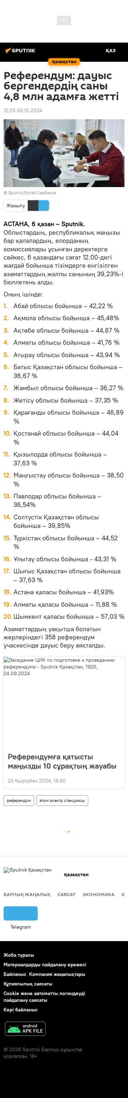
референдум (19, 800)
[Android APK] (25, 1030)
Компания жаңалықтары (57, 974)
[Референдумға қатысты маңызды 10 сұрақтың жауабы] (64, 702)
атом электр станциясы (62, 800)
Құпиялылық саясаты (28, 983)
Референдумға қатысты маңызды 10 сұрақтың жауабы (62, 761)
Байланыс (15, 974)
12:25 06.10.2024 (23, 110)
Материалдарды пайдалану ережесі (45, 964)
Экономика (98, 894)
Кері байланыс (21, 1009)
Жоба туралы (19, 955)
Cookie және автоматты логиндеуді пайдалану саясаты (44, 996)
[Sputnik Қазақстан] (21, 53)
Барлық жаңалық (27, 894)
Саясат (66, 894)
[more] (116, 780)
